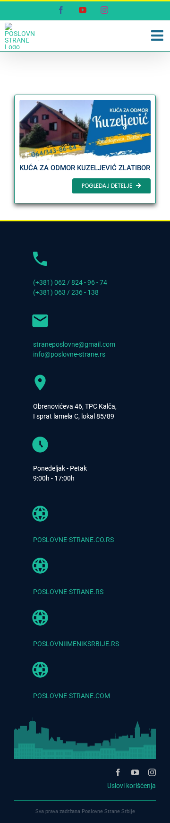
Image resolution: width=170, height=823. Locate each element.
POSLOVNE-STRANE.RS (68, 591)
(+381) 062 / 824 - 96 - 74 (70, 282)
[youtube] (135, 772)
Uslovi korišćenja (131, 785)
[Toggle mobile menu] (158, 35)
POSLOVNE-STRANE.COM (71, 696)
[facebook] (118, 772)
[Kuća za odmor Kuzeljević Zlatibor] (85, 149)
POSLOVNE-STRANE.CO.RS (73, 539)
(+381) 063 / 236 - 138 (66, 292)
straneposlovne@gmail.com (74, 344)
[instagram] (152, 772)
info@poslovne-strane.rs (69, 354)
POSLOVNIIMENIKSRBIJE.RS (76, 644)
